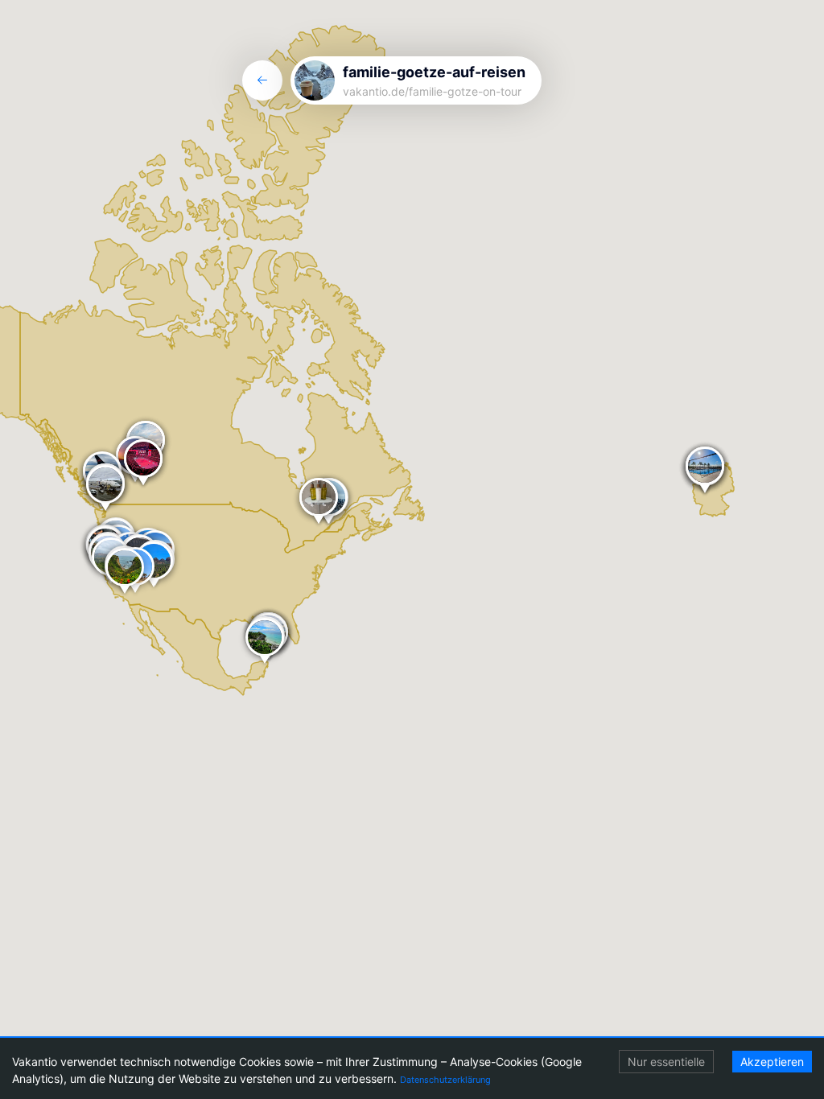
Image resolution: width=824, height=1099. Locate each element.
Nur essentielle (666, 1061)
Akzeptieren (772, 1061)
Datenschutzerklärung (445, 1079)
